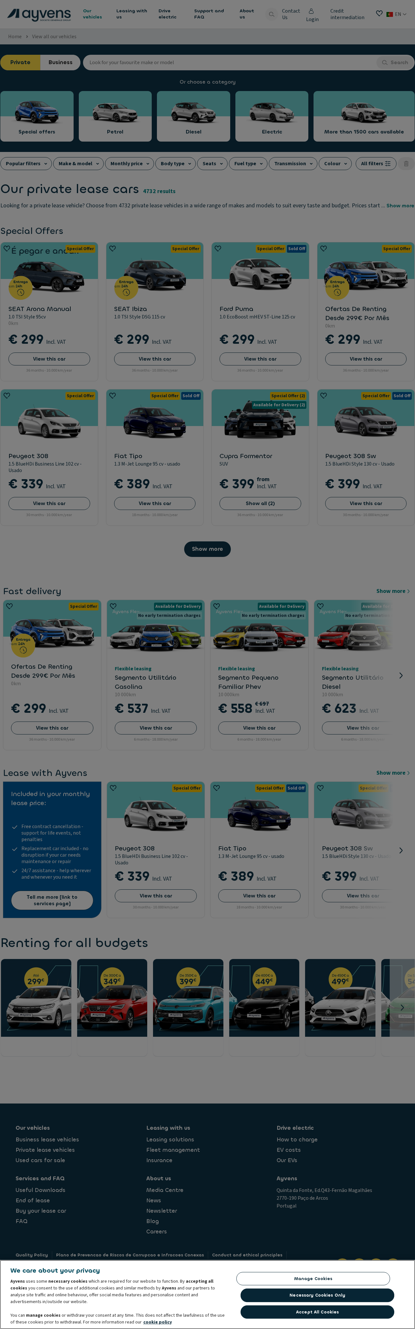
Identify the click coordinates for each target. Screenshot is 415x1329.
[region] (207, 1294)
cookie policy (157, 1322)
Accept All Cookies (317, 1312)
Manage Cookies (313, 1278)
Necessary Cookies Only (317, 1295)
